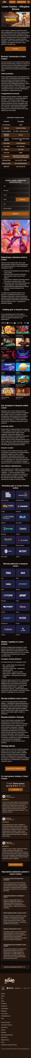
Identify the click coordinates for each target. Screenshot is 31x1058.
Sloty (25, 322)
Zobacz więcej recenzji (15, 864)
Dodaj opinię (15, 789)
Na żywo (11, 322)
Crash (18, 322)
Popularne (3, 322)
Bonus (2, 996)
